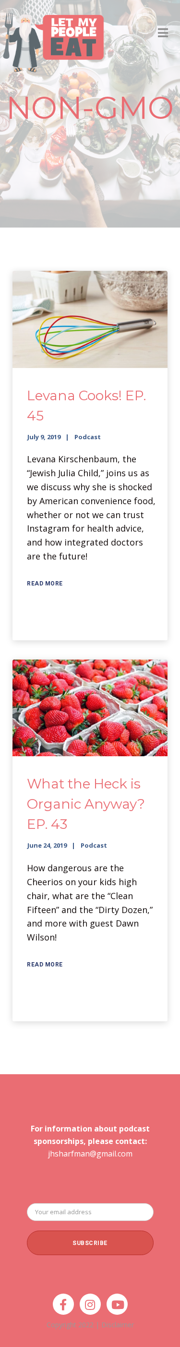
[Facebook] (63, 1304)
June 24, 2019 (47, 845)
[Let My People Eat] (53, 37)
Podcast (87, 436)
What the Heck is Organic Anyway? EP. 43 (86, 803)
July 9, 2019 (43, 436)
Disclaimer (117, 1324)
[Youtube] (117, 1304)
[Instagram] (90, 1304)
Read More (45, 583)
